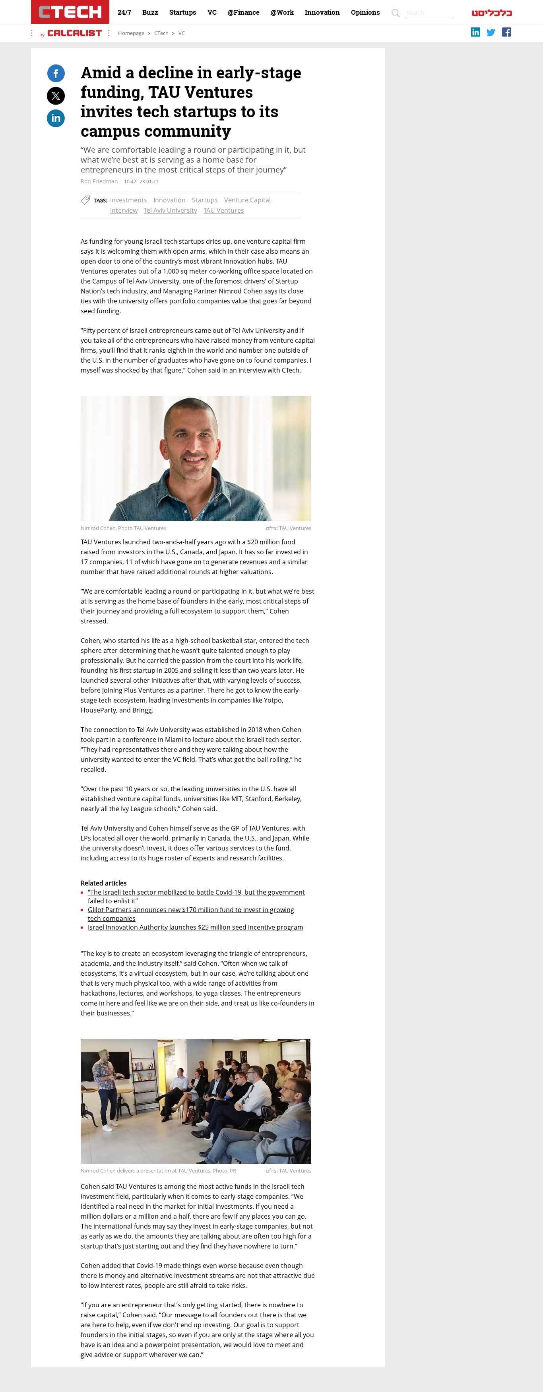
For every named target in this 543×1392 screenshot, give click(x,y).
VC (212, 12)
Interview (124, 210)
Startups (182, 12)
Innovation (322, 12)
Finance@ (244, 12)
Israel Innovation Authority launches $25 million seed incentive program (195, 927)
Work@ (282, 12)
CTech (161, 33)
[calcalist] (492, 14)
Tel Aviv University (170, 210)
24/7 (124, 12)
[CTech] (70, 12)
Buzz (150, 12)
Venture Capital (247, 200)
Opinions (365, 12)
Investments (128, 200)
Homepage (131, 33)
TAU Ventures (224, 210)
